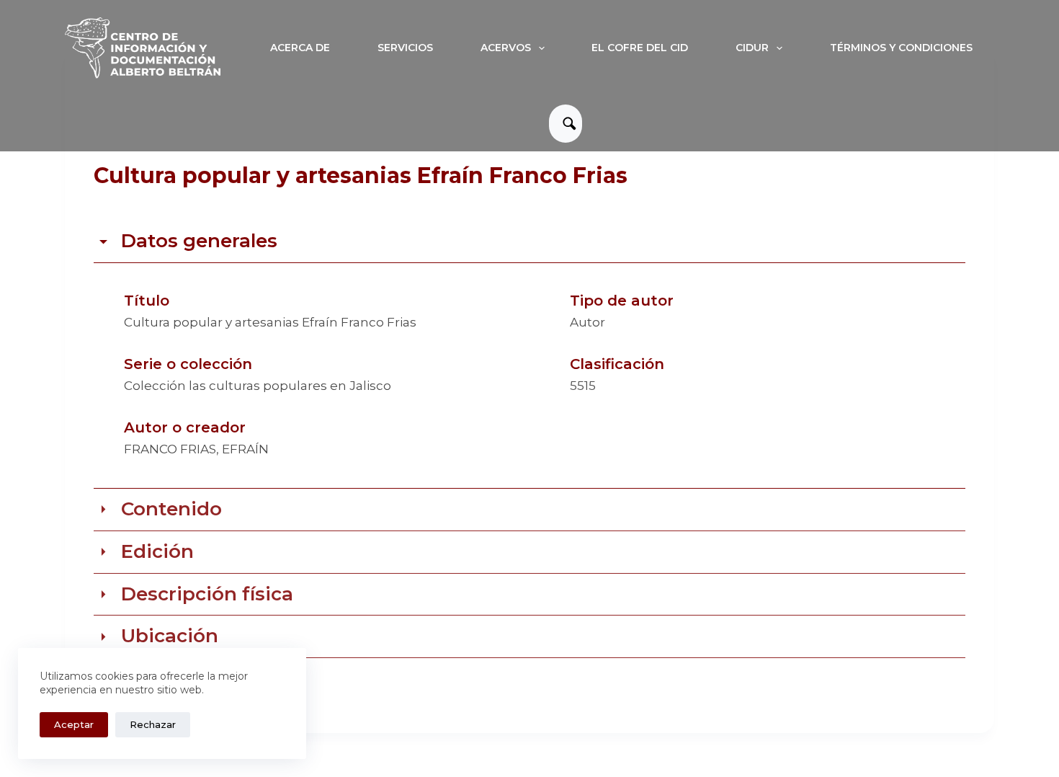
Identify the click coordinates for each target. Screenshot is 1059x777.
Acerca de (300, 47)
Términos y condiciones (901, 47)
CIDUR (752, 47)
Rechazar (153, 724)
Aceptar (74, 724)
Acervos (506, 47)
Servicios (405, 47)
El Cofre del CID (639, 47)
